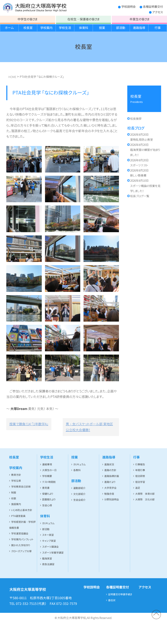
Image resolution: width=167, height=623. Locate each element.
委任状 (111, 600)
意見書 (45, 488)
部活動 (120, 28)
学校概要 (47, 476)
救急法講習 (48, 564)
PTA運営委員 (18, 516)
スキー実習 (48, 535)
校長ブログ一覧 (139, 196)
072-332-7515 (26, 603)
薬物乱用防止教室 (141, 137)
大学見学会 (110, 488)
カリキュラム (48, 523)
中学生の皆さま (27, 19)
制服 (13, 492)
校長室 (28, 28)
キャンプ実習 (49, 541)
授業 (102, 28)
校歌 (13, 498)
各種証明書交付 (153, 7)
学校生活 (65, 28)
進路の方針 (110, 470)
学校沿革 (16, 480)
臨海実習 (47, 558)
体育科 (83, 28)
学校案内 (46, 28)
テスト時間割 (49, 482)
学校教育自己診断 (21, 486)
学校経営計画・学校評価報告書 (22, 525)
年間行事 (140, 470)
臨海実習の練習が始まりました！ (145, 150)
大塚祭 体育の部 (145, 494)
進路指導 (139, 28)
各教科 (77, 470)
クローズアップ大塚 (21, 551)
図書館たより (48, 499)
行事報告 (140, 464)
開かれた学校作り (20, 545)
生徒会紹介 (79, 500)
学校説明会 (128, 7)
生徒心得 (47, 505)
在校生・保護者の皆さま (83, 19)
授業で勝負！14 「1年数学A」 (28, 424)
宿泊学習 (140, 482)
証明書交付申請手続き (120, 594)
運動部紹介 (79, 488)
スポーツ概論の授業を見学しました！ (145, 186)
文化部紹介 (79, 494)
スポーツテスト (139, 162)
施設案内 (16, 504)
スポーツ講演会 (50, 546)
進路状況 (109, 464)
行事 (158, 28)
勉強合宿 (109, 494)
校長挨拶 (136, 119)
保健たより (47, 494)
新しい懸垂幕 (139, 172)
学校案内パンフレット (22, 539)
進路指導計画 (111, 476)
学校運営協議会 (19, 533)
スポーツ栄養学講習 (53, 552)
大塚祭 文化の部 (145, 499)
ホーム (9, 28)
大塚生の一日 (49, 470)
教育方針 (16, 475)
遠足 (137, 488)
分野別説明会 (111, 499)
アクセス (157, 12)
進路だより (109, 482)
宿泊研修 (140, 476)
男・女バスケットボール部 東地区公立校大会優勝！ (89, 427)
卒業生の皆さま (139, 19)
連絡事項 (47, 464)
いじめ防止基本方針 (21, 510)
